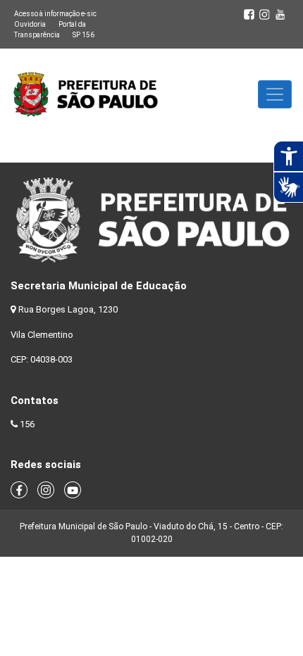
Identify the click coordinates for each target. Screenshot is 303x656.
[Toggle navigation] (275, 94)
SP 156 (83, 35)
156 (27, 424)
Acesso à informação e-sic (55, 14)
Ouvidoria (30, 24)
